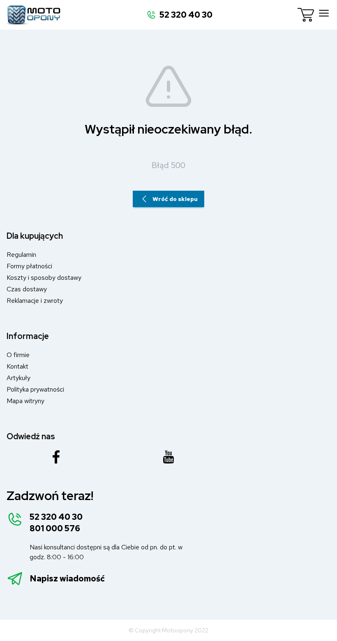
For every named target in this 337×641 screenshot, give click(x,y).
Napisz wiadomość (67, 578)
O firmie (18, 354)
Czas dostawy (27, 289)
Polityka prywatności (35, 389)
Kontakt (17, 366)
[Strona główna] (34, 14)
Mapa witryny (25, 401)
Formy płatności (29, 266)
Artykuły (18, 378)
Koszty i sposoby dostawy (44, 277)
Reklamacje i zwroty (35, 300)
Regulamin (21, 254)
